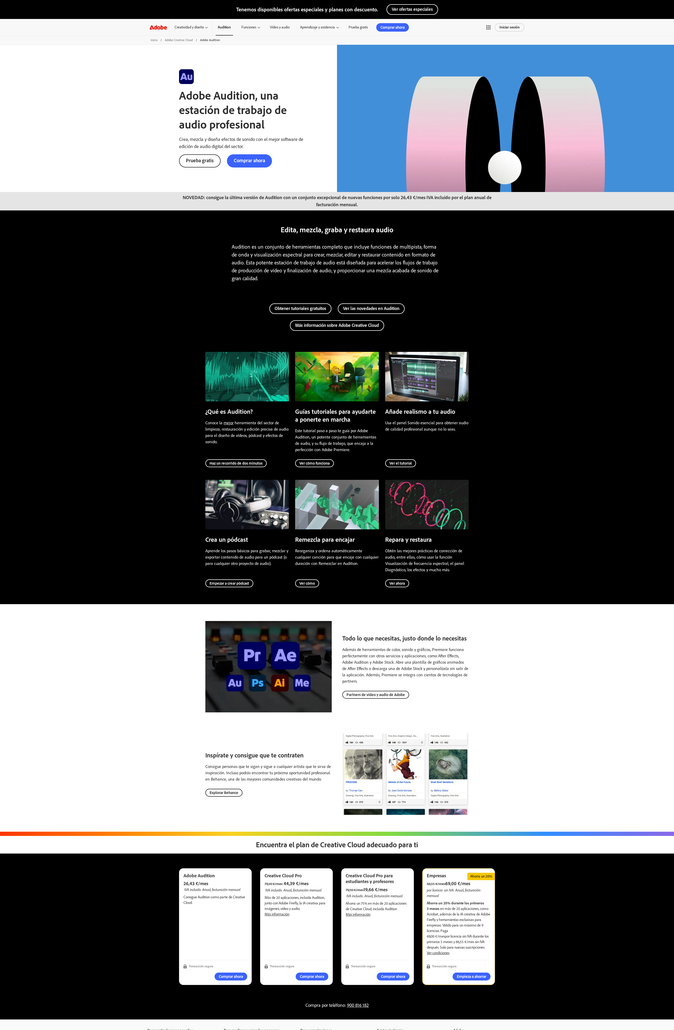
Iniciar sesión (509, 27)
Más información (277, 914)
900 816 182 (358, 1005)
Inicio (154, 40)
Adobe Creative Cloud (179, 40)
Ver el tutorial (400, 463)
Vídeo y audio (280, 27)
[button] (488, 27)
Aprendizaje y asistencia (317, 27)
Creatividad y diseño (189, 27)
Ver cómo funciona (314, 463)
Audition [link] (224, 27)
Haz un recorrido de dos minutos (236, 463)
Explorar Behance (224, 792)
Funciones (248, 27)
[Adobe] (158, 27)
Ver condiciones (438, 953)
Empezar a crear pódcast (229, 583)
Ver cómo (307, 583)
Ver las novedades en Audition (371, 308)
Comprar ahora (392, 27)
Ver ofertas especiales (412, 9)
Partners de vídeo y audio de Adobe (375, 694)
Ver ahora (397, 583)
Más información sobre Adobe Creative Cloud (337, 325)
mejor (229, 422)
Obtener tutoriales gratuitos (300, 308)
